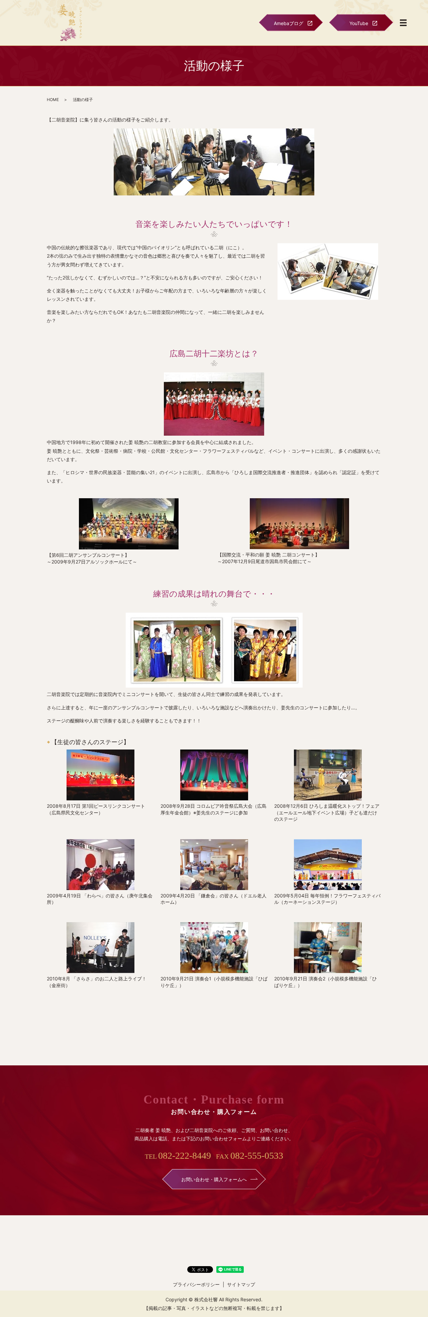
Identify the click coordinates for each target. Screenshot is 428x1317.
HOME (53, 99)
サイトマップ (241, 1284)
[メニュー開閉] (403, 22)
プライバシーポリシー (196, 1284)
